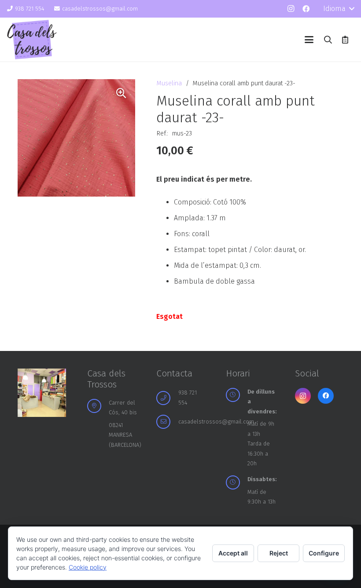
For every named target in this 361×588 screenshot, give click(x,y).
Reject (278, 553)
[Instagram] (291, 9)
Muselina (169, 83)
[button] (338, 9)
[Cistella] (345, 40)
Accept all (233, 553)
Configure (324, 553)
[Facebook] (306, 9)
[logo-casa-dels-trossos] (32, 39)
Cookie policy (88, 567)
